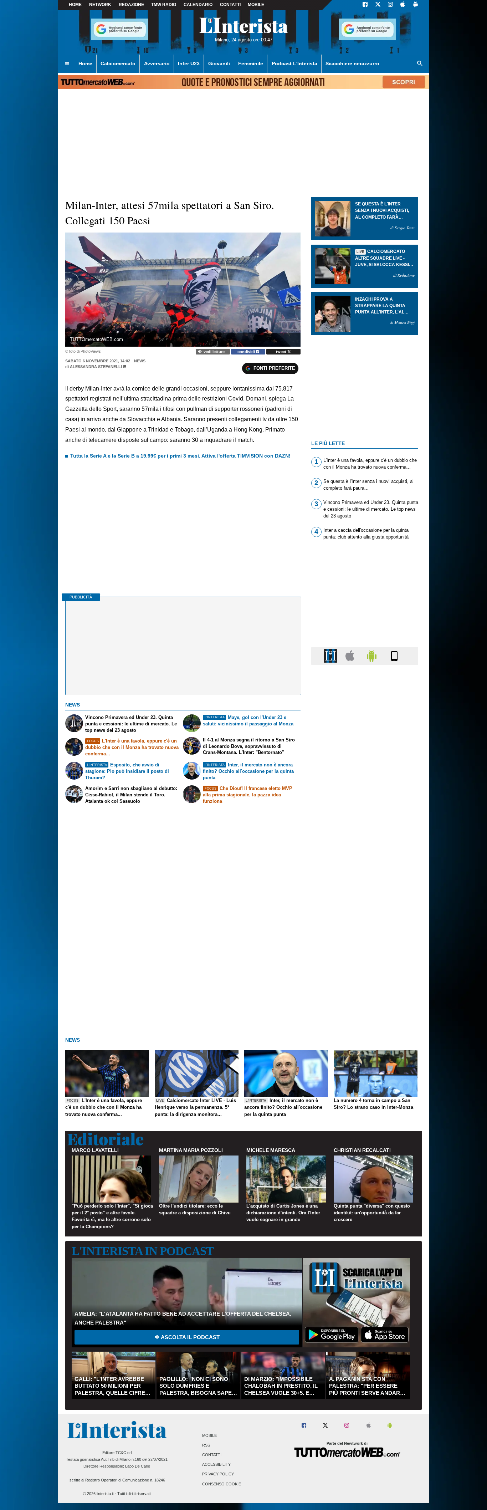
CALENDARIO (198, 4)
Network (100, 4)
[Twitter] (378, 5)
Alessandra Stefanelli (96, 366)
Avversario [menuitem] (157, 63)
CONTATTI (230, 4)
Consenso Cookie (221, 1484)
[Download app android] (415, 5)
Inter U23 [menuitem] (189, 63)
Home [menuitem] (85, 63)
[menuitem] (67, 63)
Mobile (209, 1435)
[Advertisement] (364, 947)
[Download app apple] (402, 5)
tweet (281, 352)
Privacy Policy (218, 1474)
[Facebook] (365, 5)
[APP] (331, 655)
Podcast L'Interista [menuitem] (294, 63)
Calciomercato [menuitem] (118, 63)
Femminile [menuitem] (250, 63)
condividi (246, 352)
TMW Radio (163, 4)
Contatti (211, 1455)
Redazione (131, 4)
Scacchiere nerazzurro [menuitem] (352, 63)
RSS (206, 1445)
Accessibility (216, 1465)
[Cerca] (420, 63)
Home (75, 4)
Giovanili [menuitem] (219, 63)
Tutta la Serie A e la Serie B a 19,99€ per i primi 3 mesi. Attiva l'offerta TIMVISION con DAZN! (180, 456)
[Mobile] (394, 655)
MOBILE (256, 4)
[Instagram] (390, 5)
